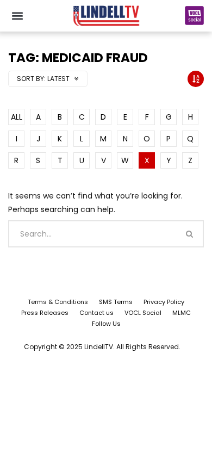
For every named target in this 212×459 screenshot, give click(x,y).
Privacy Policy (164, 301)
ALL (16, 116)
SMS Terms (116, 301)
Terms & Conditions (58, 301)
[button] (17, 15)
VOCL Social (142, 312)
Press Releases (44, 312)
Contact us (96, 312)
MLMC (181, 312)
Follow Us (106, 323)
